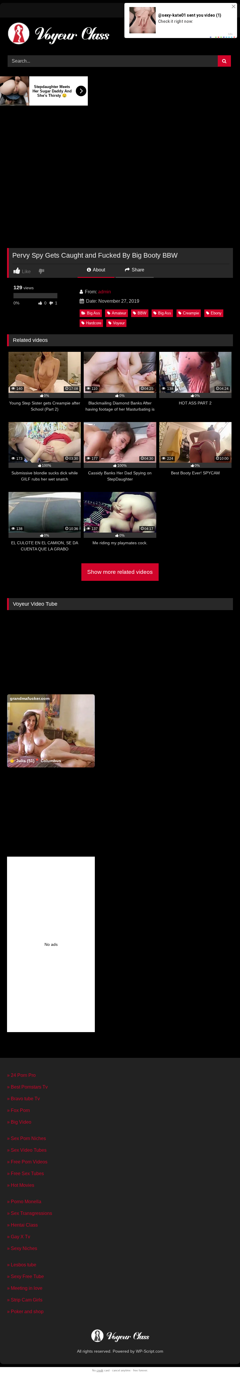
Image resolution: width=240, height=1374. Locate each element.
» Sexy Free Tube (25, 1276)
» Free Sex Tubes (25, 1173)
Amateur (119, 313)
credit (100, 1370)
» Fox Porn (18, 1110)
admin (104, 291)
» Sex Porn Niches (26, 1138)
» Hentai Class (22, 1225)
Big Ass (93, 313)
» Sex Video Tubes (27, 1150)
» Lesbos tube (21, 1264)
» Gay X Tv (18, 1236)
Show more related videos (120, 572)
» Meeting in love (24, 1288)
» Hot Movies (20, 1185)
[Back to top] (221, 1356)
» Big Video (19, 1122)
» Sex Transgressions (29, 1213)
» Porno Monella (24, 1201)
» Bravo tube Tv (23, 1098)
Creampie (191, 313)
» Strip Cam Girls (24, 1299)
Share (137, 269)
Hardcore (93, 323)
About (98, 269)
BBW (142, 313)
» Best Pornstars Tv (27, 1086)
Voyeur (119, 323)
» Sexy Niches (22, 1248)
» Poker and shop (25, 1311)
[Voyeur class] (120, 34)
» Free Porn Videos (27, 1161)
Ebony (216, 313)
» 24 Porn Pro (21, 1075)
